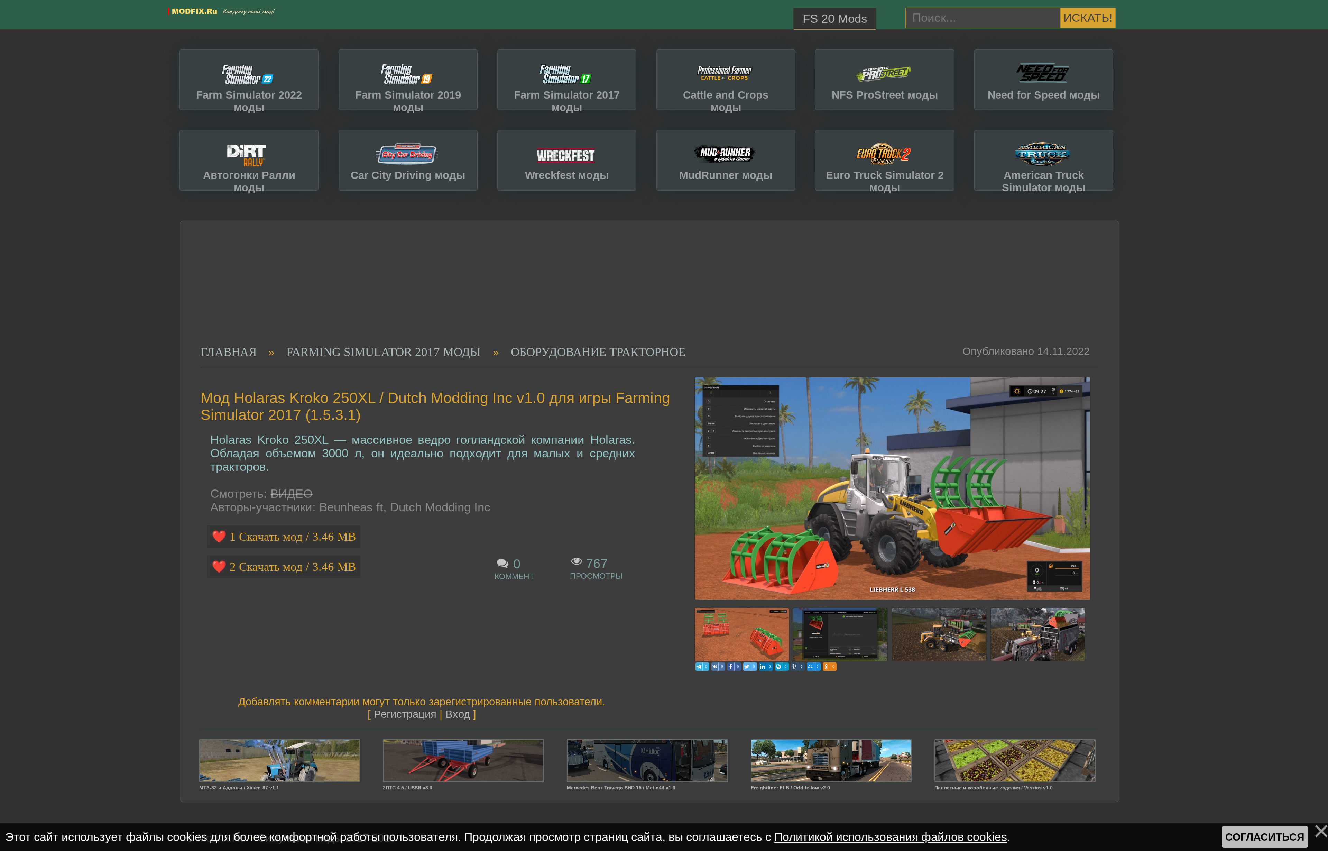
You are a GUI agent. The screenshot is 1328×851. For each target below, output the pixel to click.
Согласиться (1264, 837)
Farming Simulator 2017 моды (383, 351)
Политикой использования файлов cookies (890, 836)
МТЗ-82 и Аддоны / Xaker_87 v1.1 (239, 787)
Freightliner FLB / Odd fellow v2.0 (790, 787)
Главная (229, 351)
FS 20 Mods (835, 18)
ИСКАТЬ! (1087, 17)
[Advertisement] (640, 293)
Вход (457, 714)
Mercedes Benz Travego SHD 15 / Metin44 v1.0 (621, 787)
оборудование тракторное (598, 351)
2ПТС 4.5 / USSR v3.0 (407, 787)
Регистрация (405, 714)
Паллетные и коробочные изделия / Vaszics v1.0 (993, 787)
